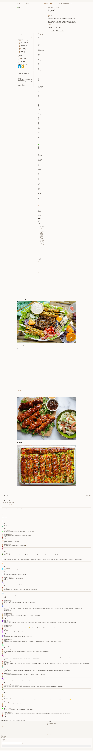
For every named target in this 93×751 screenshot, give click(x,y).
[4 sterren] (9, 504)
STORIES (23, 3)
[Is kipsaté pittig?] (38, 292)
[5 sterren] (11, 504)
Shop (72, 3)
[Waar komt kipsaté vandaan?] (38, 269)
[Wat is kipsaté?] (38, 263)
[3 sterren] (7, 504)
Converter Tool (3, 737)
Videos (27, 3)
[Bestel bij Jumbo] (23, 66)
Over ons (60, 3)
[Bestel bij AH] (19, 66)
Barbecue (57, 7)
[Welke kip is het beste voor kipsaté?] (38, 277)
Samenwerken (66, 3)
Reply (5, 523)
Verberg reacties (87, 495)
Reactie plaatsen (5, 517)
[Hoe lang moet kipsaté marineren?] (38, 286)
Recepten (18, 3)
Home (49, 7)
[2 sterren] (5, 504)
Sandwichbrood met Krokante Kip (52, 723)
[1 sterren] (3, 504)
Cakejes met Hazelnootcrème (51, 724)
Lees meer (49, 24)
